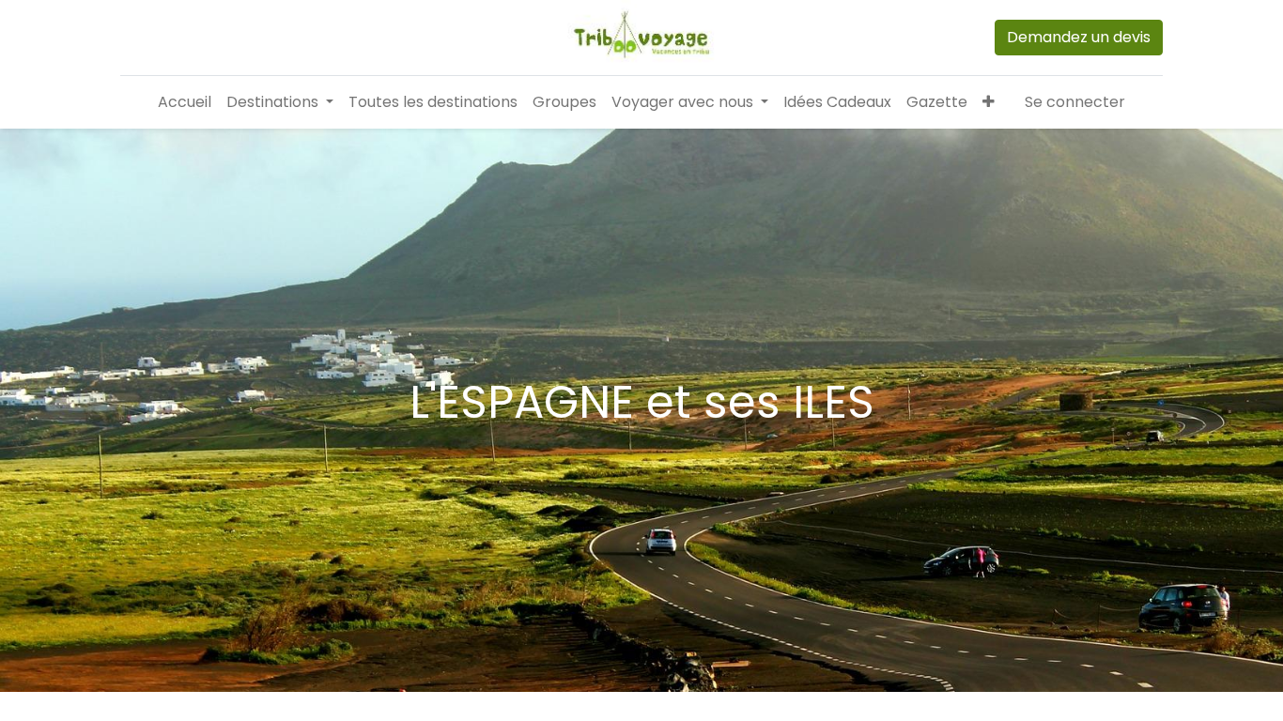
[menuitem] (184, 102)
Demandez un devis (1079, 37)
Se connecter (1075, 102)
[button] (988, 102)
